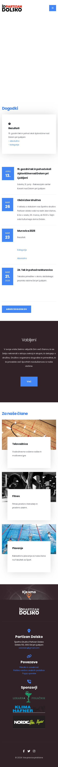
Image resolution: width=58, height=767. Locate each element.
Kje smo (29, 592)
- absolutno (13, 141)
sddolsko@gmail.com (29, 648)
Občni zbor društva (29, 200)
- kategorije (13, 144)
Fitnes (16, 496)
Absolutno (22, 258)
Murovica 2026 (26, 231)
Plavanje (17, 548)
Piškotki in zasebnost (29, 667)
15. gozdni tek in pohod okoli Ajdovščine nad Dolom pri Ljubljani (34, 173)
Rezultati (13, 128)
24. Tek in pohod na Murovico (35, 270)
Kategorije (22, 250)
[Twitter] (29, 751)
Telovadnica (20, 444)
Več (29, 381)
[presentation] (3, 56)
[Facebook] (24, 751)
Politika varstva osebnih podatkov (29, 670)
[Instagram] (34, 751)
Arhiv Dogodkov (16, 309)
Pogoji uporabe (29, 673)
